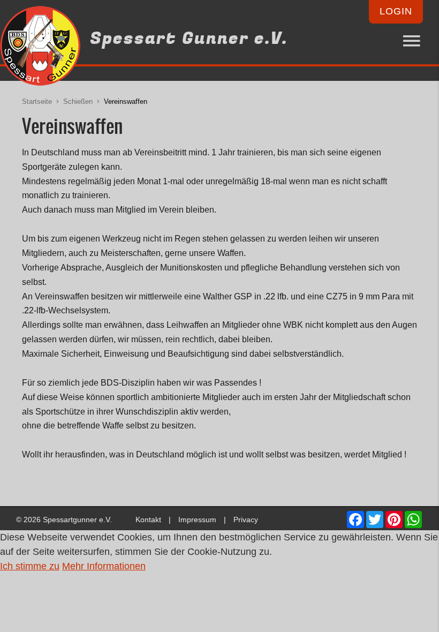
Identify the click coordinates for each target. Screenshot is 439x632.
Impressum (197, 519)
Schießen (78, 102)
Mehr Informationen (104, 566)
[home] (40, 48)
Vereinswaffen (125, 102)
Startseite (37, 102)
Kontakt (148, 519)
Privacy (245, 519)
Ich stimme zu (29, 566)
